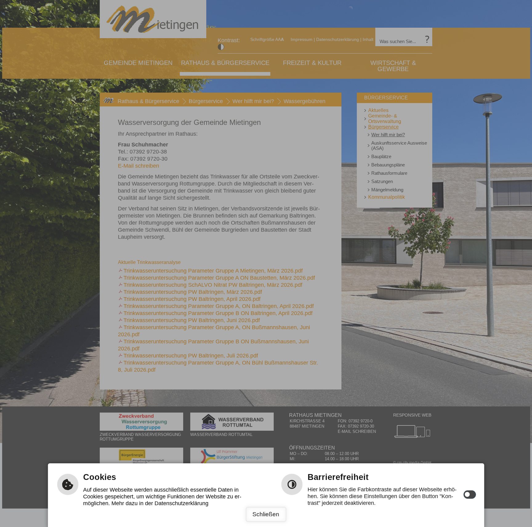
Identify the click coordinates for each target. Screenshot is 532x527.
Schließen (265, 514)
